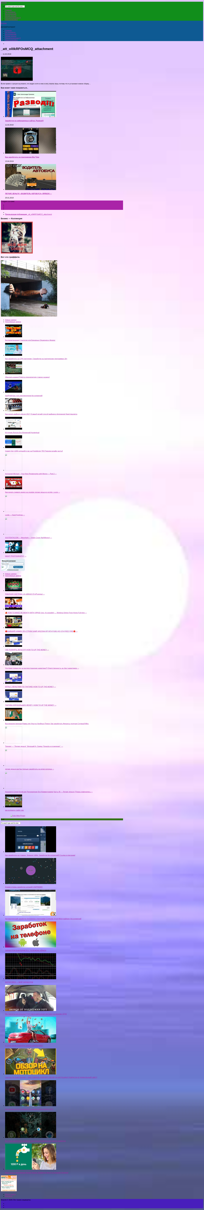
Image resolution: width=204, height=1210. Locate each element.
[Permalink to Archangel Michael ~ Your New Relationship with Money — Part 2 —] (13, 470)
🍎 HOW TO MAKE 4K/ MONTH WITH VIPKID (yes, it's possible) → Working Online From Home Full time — (46, 613)
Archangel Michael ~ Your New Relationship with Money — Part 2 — (31, 474)
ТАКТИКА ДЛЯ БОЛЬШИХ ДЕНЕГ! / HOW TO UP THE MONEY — (30, 705)
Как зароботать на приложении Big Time (22, 157)
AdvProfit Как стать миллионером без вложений (23, 396)
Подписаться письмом (12, 569)
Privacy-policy (10, 1194)
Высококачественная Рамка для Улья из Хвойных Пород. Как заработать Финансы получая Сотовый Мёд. (47, 724)
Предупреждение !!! (13, 18)
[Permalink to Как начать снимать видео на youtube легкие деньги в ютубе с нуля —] (13, 489)
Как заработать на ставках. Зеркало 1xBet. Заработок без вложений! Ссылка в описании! (40, 855)
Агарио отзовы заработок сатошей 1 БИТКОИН (23, 887)
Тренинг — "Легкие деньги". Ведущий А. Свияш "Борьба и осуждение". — (34, 746)
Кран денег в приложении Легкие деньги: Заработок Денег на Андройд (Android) (36, 1173)
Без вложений (10, 14)
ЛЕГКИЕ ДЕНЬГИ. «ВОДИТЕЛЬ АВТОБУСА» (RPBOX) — (28, 194)
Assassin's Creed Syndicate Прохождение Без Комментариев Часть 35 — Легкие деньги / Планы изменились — (49, 792)
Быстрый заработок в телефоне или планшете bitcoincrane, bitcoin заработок (35, 1141)
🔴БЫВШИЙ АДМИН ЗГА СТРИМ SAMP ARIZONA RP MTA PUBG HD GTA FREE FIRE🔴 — (41, 631)
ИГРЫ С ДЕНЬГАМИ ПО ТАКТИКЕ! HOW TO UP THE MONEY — (30, 687)
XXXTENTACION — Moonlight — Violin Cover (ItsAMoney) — (28, 538)
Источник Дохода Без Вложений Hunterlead (22, 433)
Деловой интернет (9, 561)
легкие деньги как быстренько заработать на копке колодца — (29, 769)
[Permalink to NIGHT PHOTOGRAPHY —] (13, 552)
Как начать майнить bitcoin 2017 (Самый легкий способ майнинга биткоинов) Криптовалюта (41, 414)
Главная (8, 10)
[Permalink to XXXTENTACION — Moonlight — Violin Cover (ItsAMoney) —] (13, 534)
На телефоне (10, 12)
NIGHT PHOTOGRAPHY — (15, 556)
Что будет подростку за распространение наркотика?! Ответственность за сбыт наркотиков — (42, 668)
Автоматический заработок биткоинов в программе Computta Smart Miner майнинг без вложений (43, 919)
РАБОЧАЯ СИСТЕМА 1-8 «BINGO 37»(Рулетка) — (25, 594)
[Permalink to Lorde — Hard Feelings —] (13, 511)
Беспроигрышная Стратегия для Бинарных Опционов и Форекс (30, 340)
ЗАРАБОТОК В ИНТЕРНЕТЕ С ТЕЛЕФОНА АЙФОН (25, 950)
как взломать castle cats (14, 810)
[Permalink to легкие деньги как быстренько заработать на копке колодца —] (13, 765)
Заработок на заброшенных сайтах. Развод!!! (24, 121)
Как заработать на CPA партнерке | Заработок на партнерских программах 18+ (36, 359)
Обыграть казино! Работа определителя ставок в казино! (27, 377)
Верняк (4, 3)
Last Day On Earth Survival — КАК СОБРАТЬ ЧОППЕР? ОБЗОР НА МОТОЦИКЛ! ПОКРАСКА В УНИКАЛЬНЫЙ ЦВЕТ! (51, 1077)
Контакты (8, 1196)
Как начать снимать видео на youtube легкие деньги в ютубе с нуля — (32, 492)
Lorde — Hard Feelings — (15, 515)
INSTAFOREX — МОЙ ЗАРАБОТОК (19, 982)
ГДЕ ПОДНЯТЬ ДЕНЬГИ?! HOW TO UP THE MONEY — (27, 650)
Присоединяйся (11, 20)
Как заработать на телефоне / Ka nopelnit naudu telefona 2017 (29, 1109)
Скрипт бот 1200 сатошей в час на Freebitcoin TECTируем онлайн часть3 (34, 451)
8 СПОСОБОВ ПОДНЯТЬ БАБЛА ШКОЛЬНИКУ (24, 1046)
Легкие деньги (10, 16)
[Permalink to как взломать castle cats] (13, 807)
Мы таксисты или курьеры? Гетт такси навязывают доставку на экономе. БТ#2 (36, 1014)
